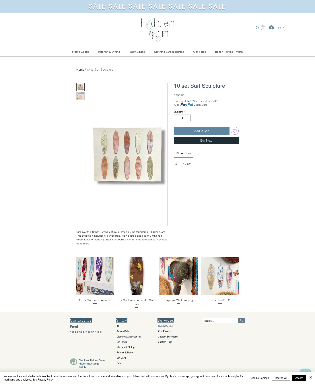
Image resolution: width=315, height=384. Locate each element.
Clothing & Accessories (129, 336)
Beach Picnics (165, 326)
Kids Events (164, 331)
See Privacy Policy (43, 379)
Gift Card (121, 358)
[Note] (73, 361)
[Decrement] (176, 118)
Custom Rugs (165, 342)
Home (80, 69)
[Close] (310, 378)
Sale (119, 363)
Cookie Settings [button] (260, 378)
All (118, 326)
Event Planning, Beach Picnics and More (157, 6)
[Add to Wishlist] (235, 131)
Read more (82, 243)
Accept (299, 378)
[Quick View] (95, 276)
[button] (257, 27)
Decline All (281, 378)
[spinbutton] (182, 118)
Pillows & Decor (125, 352)
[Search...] (241, 320)
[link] (183, 153)
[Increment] (188, 118)
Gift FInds (122, 342)
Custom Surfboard (168, 336)
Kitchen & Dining (126, 347)
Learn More (200, 104)
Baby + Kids (123, 331)
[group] (157, 283)
